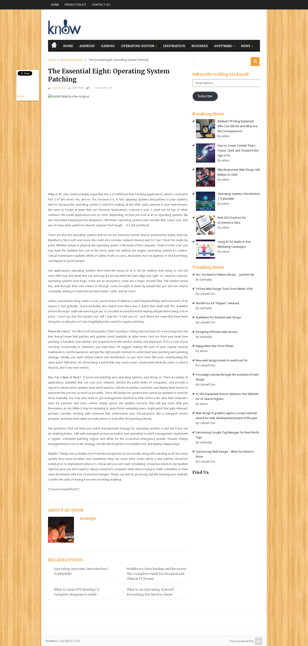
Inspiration (174, 46)
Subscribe (205, 96)
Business (199, 46)
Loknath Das (59, 87)
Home (55, 4)
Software (221, 45)
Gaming (108, 46)
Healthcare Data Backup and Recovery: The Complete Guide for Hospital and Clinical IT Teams (157, 574)
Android (87, 46)
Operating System (136, 45)
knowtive (65, 25)
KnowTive (247, 641)
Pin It (21, 96)
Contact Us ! (101, 4)
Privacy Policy (75, 4)
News (244, 45)
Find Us (200, 472)
